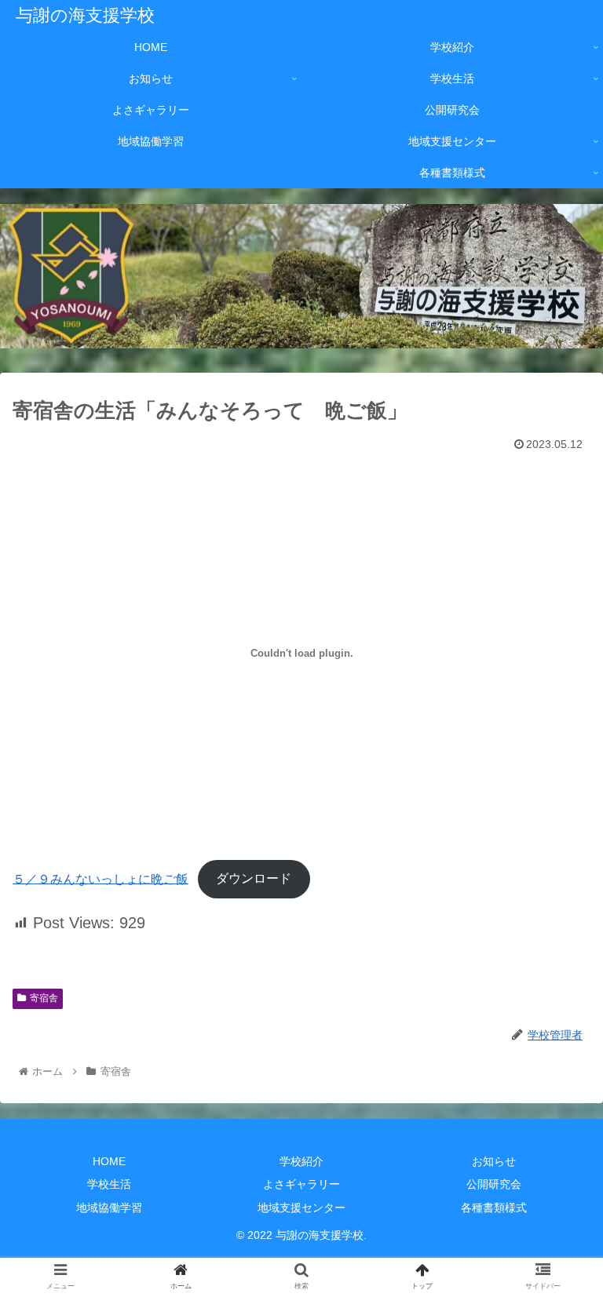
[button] (557, 1249)
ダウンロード (253, 878)
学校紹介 (301, 1161)
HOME (109, 1161)
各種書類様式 (494, 1207)
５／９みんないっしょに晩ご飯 (100, 878)
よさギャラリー (301, 1184)
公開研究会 (493, 1184)
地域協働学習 (109, 1207)
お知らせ (494, 1161)
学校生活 (109, 1184)
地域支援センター (301, 1207)
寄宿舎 (44, 998)
